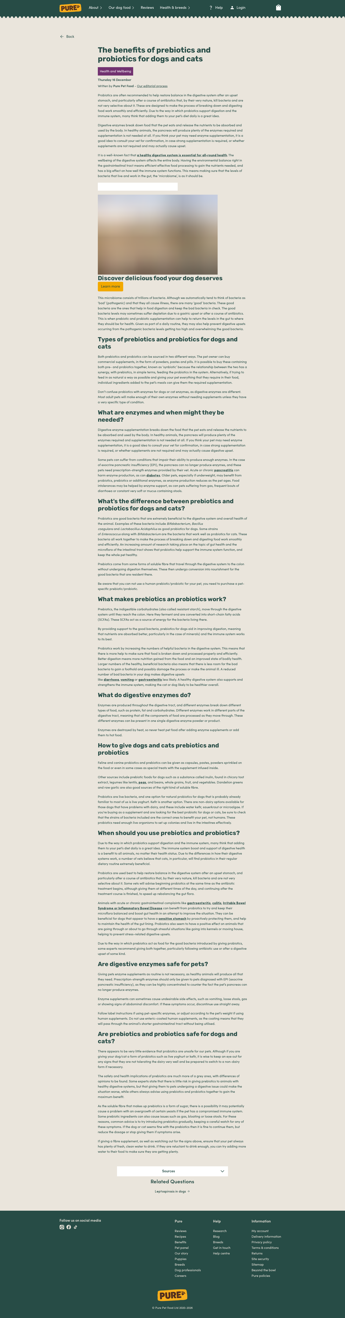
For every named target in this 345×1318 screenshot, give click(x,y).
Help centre (221, 1253)
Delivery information (266, 1236)
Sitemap (258, 1264)
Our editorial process (152, 86)
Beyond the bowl (264, 1270)
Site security (260, 1259)
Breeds (180, 1264)
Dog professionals (188, 1270)
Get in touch (221, 1248)
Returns (257, 1253)
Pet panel (182, 1248)
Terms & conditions (265, 1248)
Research (220, 1231)
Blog (216, 1236)
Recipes (180, 1236)
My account (260, 1231)
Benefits (180, 1242)
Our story (181, 1253)
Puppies (180, 1259)
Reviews (180, 1231)
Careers (180, 1276)
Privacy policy (262, 1242)
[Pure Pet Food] (70, 13)
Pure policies (261, 1276)
